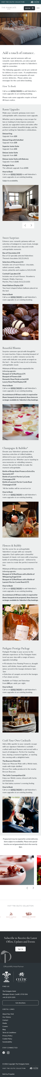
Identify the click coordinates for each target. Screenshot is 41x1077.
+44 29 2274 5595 (8, 997)
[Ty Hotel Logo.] (26, 916)
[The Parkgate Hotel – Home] (8, 8)
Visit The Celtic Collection (14, 1068)
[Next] (31, 225)
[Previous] (25, 225)
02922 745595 (16, 91)
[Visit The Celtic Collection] (35, 2)
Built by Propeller (8, 1074)
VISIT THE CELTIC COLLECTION (13, 2)
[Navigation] (38, 8)
